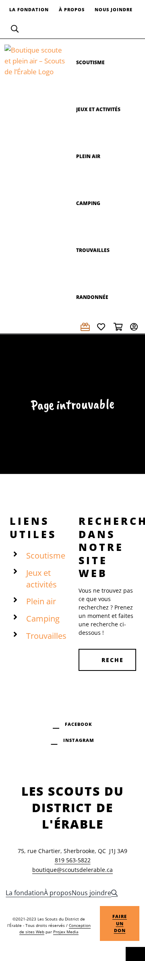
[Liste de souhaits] (102, 326)
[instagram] (72, 739)
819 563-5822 (73, 860)
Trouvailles (46, 635)
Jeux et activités (41, 578)
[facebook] (72, 723)
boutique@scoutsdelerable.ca (72, 870)
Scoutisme (45, 555)
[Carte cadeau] (86, 326)
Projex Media (66, 932)
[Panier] (119, 326)
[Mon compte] (135, 326)
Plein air (41, 601)
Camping (43, 618)
